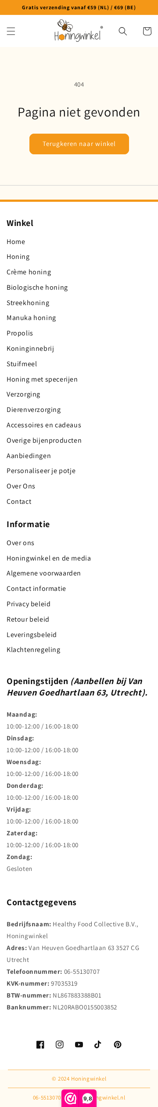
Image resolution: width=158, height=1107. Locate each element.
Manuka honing (31, 317)
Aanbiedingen (29, 455)
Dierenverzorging (34, 409)
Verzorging (23, 394)
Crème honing (29, 272)
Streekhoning (28, 302)
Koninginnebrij (30, 348)
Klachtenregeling (34, 649)
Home (16, 241)
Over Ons (21, 486)
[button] (11, 31)
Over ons (21, 542)
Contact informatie (36, 588)
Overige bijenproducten (44, 440)
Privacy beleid (28, 603)
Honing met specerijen (42, 379)
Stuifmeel (22, 363)
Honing (18, 256)
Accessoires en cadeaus (44, 425)
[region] (79, 7)
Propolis (20, 333)
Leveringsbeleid (32, 634)
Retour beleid (28, 619)
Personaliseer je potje (41, 470)
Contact (19, 501)
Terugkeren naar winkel (79, 143)
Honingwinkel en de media (49, 558)
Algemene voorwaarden (44, 573)
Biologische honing (37, 287)
